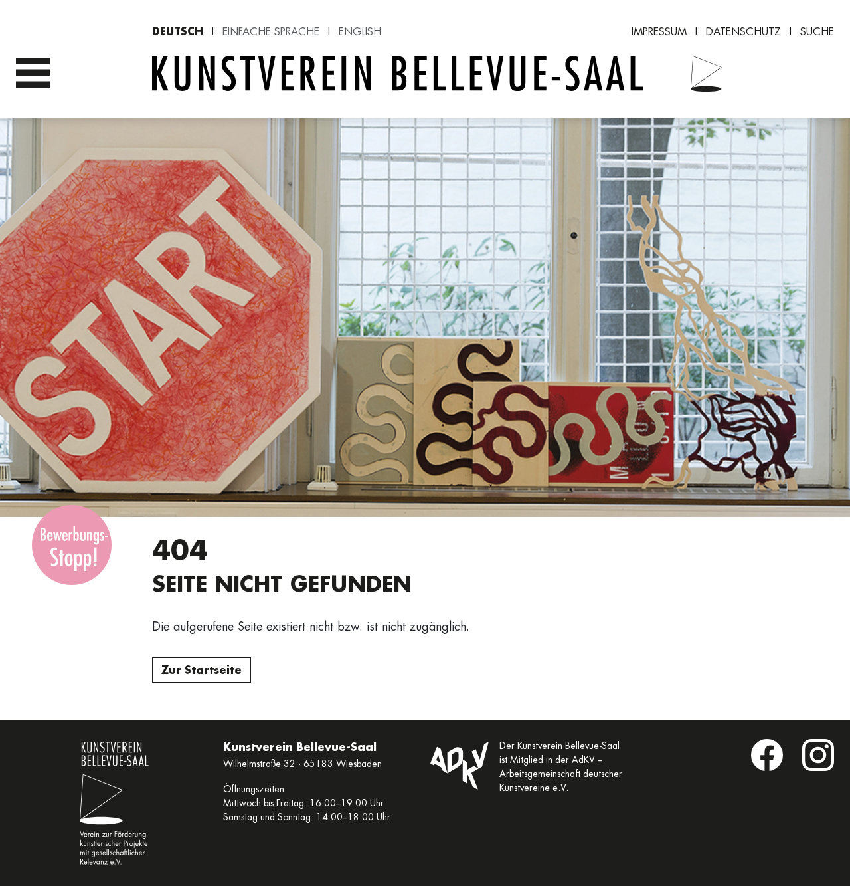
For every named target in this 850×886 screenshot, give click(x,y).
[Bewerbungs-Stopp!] (72, 545)
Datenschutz (743, 32)
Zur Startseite (201, 670)
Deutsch (177, 31)
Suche (817, 32)
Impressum (659, 32)
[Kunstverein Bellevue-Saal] (698, 74)
